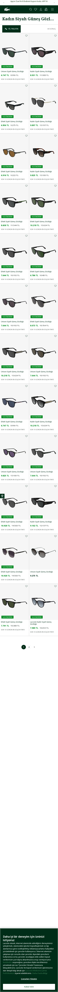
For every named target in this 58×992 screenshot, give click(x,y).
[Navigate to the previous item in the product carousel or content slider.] (3, 2)
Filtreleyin (13, 29)
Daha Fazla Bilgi (39, 973)
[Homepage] (7, 9)
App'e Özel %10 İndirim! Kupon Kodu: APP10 (28, 1)
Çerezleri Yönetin (29, 979)
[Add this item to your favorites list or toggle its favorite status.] (26, 35)
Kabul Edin (29, 986)
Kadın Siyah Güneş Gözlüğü (41, 71)
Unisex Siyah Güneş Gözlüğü (12, 71)
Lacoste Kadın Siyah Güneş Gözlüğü (41, 623)
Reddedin (7, 962)
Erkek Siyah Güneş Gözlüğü (11, 121)
